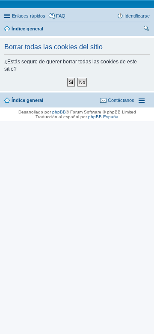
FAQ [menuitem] (60, 15)
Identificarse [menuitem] (137, 15)
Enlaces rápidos (28, 15)
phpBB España (103, 116)
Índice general (27, 100)
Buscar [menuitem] (146, 29)
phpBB (59, 112)
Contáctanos (121, 100)
